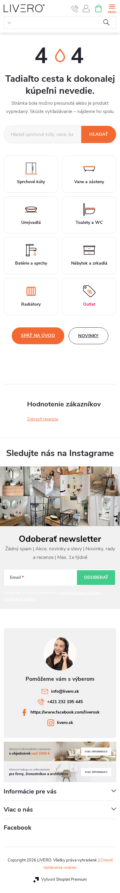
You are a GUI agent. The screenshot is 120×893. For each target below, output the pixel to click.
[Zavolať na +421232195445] (75, 9)
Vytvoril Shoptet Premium (64, 879)
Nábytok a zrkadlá (89, 263)
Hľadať (106, 23)
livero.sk (65, 722)
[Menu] (112, 8)
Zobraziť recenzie (42, 419)
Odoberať (96, 577)
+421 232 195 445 (65, 702)
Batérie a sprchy (31, 263)
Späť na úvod (38, 335)
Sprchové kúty (31, 182)
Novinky (88, 336)
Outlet (89, 304)
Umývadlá (31, 222)
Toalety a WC (89, 222)
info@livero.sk (65, 691)
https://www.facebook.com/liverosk (65, 712)
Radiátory (31, 304)
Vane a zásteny (89, 182)
